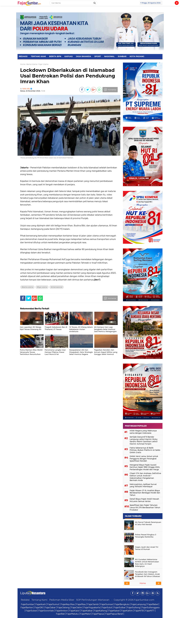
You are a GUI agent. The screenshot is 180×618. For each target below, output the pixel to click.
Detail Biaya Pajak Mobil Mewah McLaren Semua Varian (144, 500)
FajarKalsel (114, 610)
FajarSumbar (27, 604)
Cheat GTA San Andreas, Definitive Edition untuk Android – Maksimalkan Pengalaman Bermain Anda (145, 476)
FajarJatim (76, 607)
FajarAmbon (61, 610)
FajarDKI (39, 607)
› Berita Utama (31, 64)
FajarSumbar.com (144, 599)
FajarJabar (50, 607)
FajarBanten (27, 607)
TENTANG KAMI (38, 56)
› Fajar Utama (43, 64)
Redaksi (25, 599)
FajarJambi (93, 604)
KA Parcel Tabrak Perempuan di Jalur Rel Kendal (148, 523)
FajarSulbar (119, 607)
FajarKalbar (87, 610)
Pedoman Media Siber (61, 599)
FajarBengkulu (122, 604)
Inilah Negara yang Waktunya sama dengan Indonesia (143, 432)
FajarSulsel (31, 610)
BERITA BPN (55, 56)
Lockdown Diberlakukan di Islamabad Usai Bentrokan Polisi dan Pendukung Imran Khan (67, 75)
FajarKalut (74, 610)
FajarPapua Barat (114, 613)
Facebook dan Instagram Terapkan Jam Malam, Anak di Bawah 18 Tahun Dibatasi (147, 574)
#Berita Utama (27, 287)
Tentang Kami (39, 599)
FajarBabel (152, 604)
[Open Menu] (177, 3)
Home (22, 64)
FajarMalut (85, 613)
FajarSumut (53, 604)
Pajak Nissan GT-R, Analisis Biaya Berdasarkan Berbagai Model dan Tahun (145, 492)
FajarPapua (98, 613)
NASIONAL (109, 56)
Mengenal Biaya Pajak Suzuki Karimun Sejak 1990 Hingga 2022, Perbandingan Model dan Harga (145, 467)
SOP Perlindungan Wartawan (93, 599)
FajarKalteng (100, 610)
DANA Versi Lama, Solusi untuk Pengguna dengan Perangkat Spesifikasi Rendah (144, 458)
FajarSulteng (133, 607)
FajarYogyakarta (92, 607)
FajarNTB (139, 610)
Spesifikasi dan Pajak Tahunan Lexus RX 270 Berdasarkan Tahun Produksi (145, 507)
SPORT (97, 56)
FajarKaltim (127, 610)
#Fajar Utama (42, 287)
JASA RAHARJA (83, 56)
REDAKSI (23, 56)
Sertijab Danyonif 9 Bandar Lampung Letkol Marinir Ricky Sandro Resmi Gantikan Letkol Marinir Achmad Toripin (143, 440)
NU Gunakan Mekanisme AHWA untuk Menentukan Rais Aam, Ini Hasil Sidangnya (147, 562)
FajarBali (60, 613)
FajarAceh (41, 604)
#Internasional (56, 287)
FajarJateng (63, 607)
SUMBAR (122, 56)
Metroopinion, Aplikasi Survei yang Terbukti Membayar (143, 485)
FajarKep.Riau (68, 604)
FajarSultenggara (150, 607)
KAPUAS (68, 56)
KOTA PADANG (137, 56)
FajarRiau (81, 604)
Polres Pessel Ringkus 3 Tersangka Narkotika (145, 536)
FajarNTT (149, 610)
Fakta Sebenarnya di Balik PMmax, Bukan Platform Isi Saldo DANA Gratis (145, 450)
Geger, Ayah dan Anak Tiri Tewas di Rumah (146, 548)
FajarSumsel (106, 604)
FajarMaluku (72, 613)
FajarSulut (107, 607)
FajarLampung (138, 604)
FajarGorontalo (46, 610)
